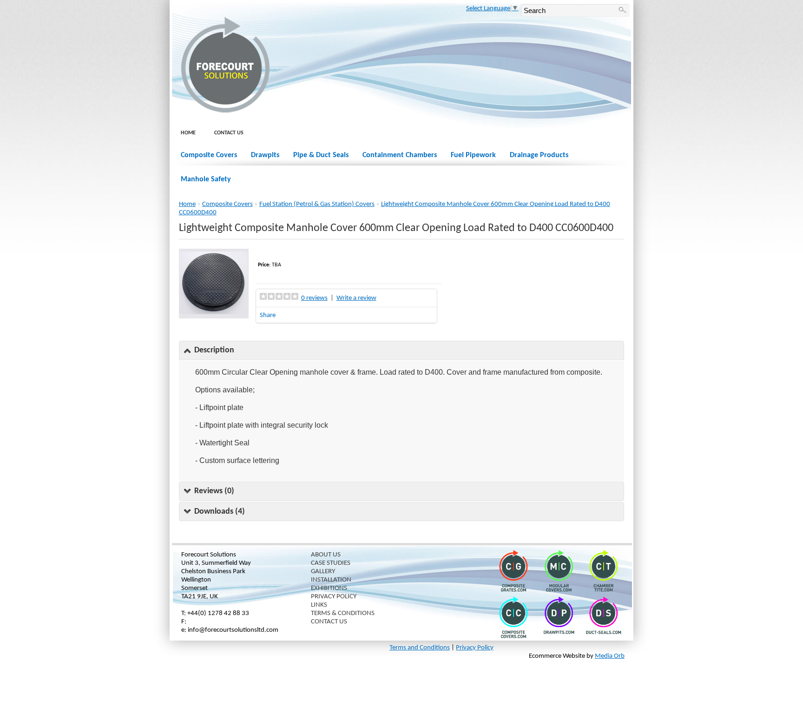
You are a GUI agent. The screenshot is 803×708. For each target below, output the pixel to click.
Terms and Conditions (419, 647)
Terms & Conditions (343, 613)
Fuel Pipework (473, 155)
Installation (331, 579)
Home (188, 133)
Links (319, 605)
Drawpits (265, 155)
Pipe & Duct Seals (321, 155)
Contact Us (229, 133)
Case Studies (330, 563)
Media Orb (610, 656)
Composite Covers (209, 155)
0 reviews (314, 298)
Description (214, 350)
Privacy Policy (333, 596)
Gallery (323, 571)
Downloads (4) (219, 511)
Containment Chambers (399, 155)
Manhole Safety (206, 179)
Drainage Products (539, 155)
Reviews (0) (214, 491)
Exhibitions (329, 588)
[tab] (402, 350)
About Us (326, 554)
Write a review (356, 298)
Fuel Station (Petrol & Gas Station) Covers (317, 204)
